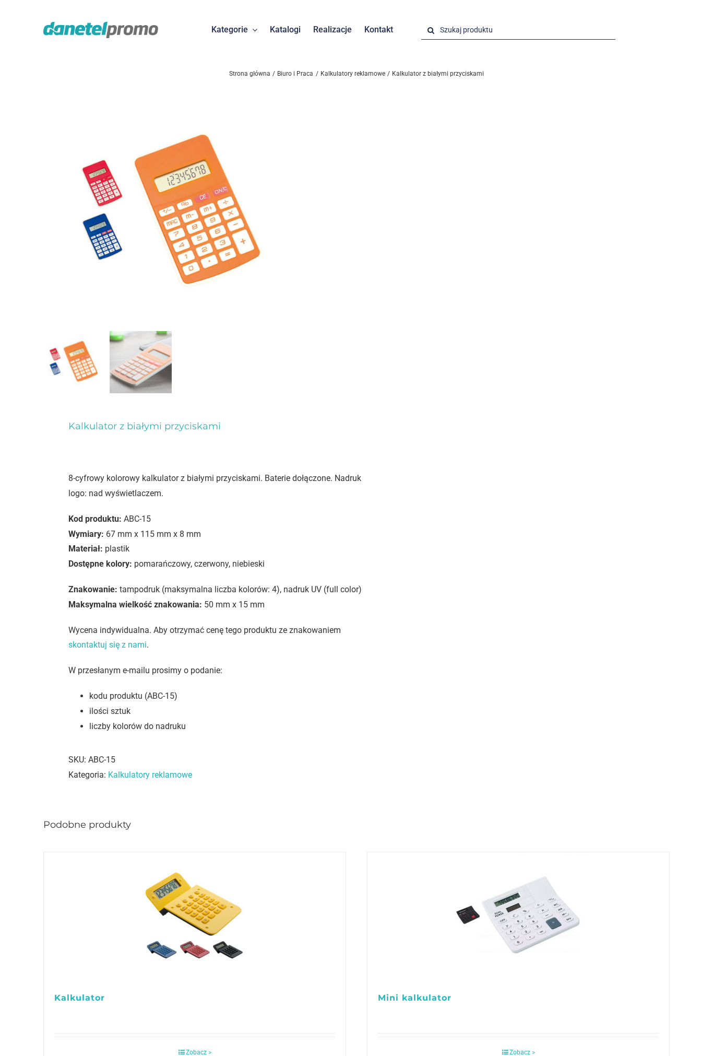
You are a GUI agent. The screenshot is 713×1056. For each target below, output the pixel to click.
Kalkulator (79, 998)
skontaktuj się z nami (107, 645)
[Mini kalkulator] (518, 916)
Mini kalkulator (414, 998)
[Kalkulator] (195, 916)
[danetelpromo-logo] (100, 26)
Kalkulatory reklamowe (150, 775)
